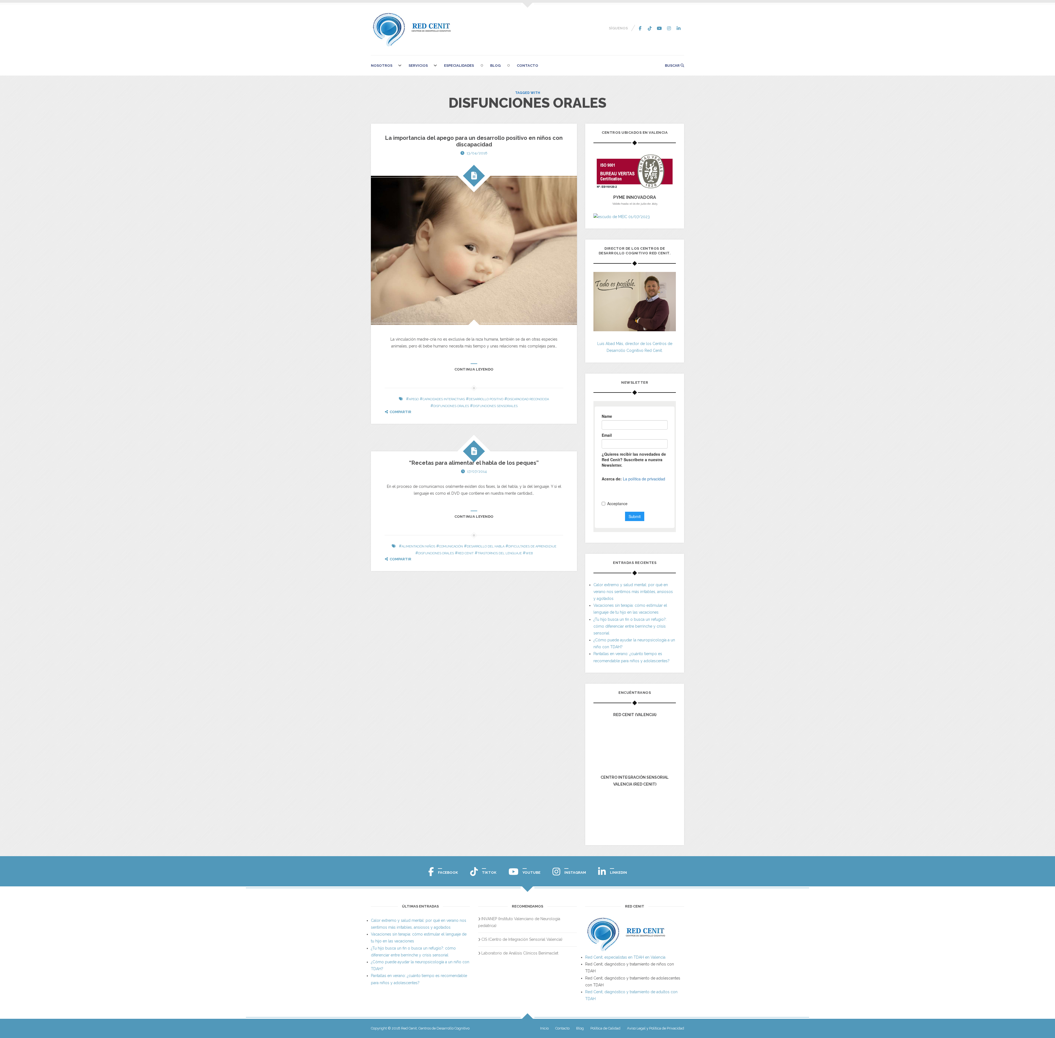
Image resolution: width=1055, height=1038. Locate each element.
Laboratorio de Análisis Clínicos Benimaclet (519, 953)
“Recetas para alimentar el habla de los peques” (474, 463)
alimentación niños (418, 546)
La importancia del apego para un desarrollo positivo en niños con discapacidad (474, 141)
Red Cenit (466, 553)
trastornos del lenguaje (499, 553)
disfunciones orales (451, 406)
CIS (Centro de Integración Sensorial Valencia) (521, 939)
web (529, 553)
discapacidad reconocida (528, 399)
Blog (495, 65)
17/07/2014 (477, 471)
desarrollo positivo (486, 399)
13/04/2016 (477, 153)
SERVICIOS (418, 65)
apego (414, 399)
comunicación (451, 546)
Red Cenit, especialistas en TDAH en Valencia (625, 957)
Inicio (544, 1028)
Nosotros (381, 65)
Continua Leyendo (474, 369)
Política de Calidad (605, 1028)
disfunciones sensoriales (495, 406)
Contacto (527, 65)
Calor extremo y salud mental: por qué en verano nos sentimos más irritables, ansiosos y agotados (633, 592)
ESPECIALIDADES (459, 65)
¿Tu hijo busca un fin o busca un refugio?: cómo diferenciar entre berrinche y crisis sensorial (630, 626)
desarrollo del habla (485, 546)
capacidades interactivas (444, 399)
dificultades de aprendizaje (532, 546)
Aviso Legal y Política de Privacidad (655, 1028)
